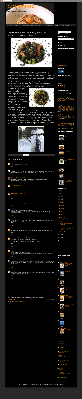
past (72, 116)
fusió (69, 110)
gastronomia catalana (63, 365)
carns (59, 100)
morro (67, 115)
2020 (60, 192)
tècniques (63, 124)
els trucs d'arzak (62, 359)
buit (63, 98)
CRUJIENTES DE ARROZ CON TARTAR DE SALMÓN (69, 264)
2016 (60, 198)
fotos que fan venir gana (28, 25)
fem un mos (62, 270)
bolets (64, 97)
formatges (71, 109)
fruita (65, 110)
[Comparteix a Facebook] (26, 155)
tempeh (67, 124)
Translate (66, 33)
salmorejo (64, 122)
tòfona (59, 125)
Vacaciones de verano (68, 321)
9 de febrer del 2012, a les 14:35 (19, 193)
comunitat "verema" (62, 350)
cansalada (71, 99)
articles (59, 96)
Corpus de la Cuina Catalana (64, 351)
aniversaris (60, 93)
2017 (60, 196)
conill (72, 101)
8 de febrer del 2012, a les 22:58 (20, 163)
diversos (70, 105)
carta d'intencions (17, 25)
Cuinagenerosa (62, 85)
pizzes (67, 118)
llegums (61, 114)
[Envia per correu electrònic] (23, 155)
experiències (69, 108)
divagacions (64, 105)
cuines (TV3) (61, 352)
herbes (73, 111)
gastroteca (61, 367)
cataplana (71, 100)
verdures (71, 127)
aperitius (72, 93)
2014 (60, 201)
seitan (73, 122)
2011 (60, 233)
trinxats (66, 125)
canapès (59, 99)
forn (59, 110)
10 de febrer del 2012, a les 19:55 (24, 237)
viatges (62, 128)
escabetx (71, 107)
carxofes (66, 100)
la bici (62, 25)
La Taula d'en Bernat (14, 270)
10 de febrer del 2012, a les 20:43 (20, 249)
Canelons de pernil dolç (68, 312)
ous (66, 116)
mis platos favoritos (63, 262)
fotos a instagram (49, 25)
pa (69, 116)
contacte (67, 25)
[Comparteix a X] (25, 155)
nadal (59, 116)
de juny (61, 211)
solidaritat (67, 123)
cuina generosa (21, 6)
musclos (71, 115)
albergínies (60, 92)
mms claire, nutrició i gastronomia (65, 373)
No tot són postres (14, 237)
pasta (59, 117)
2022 (60, 190)
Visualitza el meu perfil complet (63, 87)
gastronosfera (62, 111)
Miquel (12, 169)
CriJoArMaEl (62, 311)
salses (68, 122)
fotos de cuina (61, 363)
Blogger (62, 384)
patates (70, 117)
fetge (60, 109)
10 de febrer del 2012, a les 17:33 (20, 228)
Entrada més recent (11, 299)
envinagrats (66, 107)
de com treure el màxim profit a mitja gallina (69, 175)
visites (69, 128)
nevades (63, 116)
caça (67, 98)
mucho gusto (61, 374)
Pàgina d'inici (9, 25)
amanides (70, 92)
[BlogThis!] (24, 155)
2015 (60, 199)
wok (71, 128)
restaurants (57, 25)
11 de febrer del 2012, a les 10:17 (19, 259)
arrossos (67, 94)
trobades (70, 125)
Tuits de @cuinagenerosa (62, 65)
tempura (71, 124)
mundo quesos (61, 376)
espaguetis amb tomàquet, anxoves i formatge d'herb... (66, 219)
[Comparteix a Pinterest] (28, 155)
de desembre (62, 205)
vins (65, 128)
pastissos (65, 117)
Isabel (12, 193)
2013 (60, 202)
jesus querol (61, 372)
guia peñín (61, 369)
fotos (62, 110)
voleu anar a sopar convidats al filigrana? (68, 181)
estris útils (64, 108)
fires (67, 109)
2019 (60, 193)
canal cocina (61, 346)
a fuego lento (61, 343)
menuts (61, 115)
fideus (64, 109)
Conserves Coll (30, 120)
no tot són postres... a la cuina (65, 287)
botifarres (70, 97)
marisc (73, 114)
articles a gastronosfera (39, 25)
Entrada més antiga (50, 299)
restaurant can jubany (63, 377)
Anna (12, 259)
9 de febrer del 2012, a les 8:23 (19, 177)
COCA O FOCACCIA (68, 329)
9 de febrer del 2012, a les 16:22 (25, 202)
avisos (67, 96)
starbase (12, 185)
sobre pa (61, 123)
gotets (67, 111)
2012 (60, 204)
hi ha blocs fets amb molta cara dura (65, 165)
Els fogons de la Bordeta (15, 202)
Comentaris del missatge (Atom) (18, 301)
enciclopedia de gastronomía (64, 360)
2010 (60, 234)
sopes (71, 123)
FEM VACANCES (67, 271)
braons (59, 98)
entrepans (60, 107)
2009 (60, 236)
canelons (65, 99)
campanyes (71, 98)
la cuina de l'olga (63, 303)
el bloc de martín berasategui (64, 357)
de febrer (62, 217)
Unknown (12, 163)
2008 (60, 237)
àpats (68, 93)
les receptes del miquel (64, 295)
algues (65, 92)
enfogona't (65, 106)
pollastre (70, 118)
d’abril (61, 214)
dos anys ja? (61, 157)
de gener (62, 231)
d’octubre (62, 208)
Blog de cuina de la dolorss (64, 320)
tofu (63, 125)
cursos (59, 105)
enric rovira (61, 361)
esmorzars (60, 108)
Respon (12, 166)
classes (67, 101)
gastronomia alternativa (63, 364)
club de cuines (61, 347)
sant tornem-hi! (67, 151)
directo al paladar (62, 356)
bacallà (71, 96)
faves (73, 108)
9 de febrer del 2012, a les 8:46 (19, 185)
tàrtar (59, 124)
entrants (70, 106)
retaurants (59, 122)
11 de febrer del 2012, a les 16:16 (24, 270)
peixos (60, 118)
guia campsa (61, 368)
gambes (72, 110)
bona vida (61, 344)
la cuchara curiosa (63, 328)
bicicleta (59, 97)
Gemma (12, 177)
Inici (31, 299)
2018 (60, 195)
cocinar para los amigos (63, 348)
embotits (60, 106)
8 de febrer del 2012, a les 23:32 (19, 169)
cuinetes (61, 257)
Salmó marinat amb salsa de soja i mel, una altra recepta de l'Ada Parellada (69, 289)
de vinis (60, 355)
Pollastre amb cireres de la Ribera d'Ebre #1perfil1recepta (69, 305)
